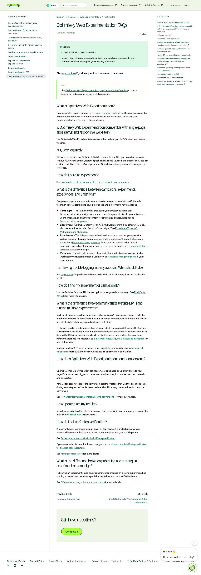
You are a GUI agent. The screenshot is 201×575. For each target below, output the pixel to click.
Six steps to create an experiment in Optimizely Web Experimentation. (95, 182)
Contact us (71, 531)
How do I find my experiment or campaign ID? (174, 55)
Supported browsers (17, 56)
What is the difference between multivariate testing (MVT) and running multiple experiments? (173, 61)
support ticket (69, 73)
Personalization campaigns (73, 221)
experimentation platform (107, 113)
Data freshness (73, 414)
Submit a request (173, 5)
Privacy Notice (55, 561)
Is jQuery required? (164, 35)
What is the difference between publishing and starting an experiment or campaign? (174, 83)
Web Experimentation (90, 17)
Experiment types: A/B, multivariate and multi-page (119, 339)
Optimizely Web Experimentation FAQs (25, 76)
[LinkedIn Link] (15, 565)
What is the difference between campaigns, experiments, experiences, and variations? (173, 44)
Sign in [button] (186, 5)
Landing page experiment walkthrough (25, 52)
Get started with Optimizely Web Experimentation (22, 24)
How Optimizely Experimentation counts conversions (87, 397)
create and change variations (121, 257)
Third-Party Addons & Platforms (142, 561)
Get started (109, 17)
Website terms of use (77, 561)
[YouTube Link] (22, 565)
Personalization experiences (86, 242)
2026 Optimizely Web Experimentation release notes (128, 500)
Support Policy (37, 561)
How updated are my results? (168, 74)
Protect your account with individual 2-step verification (88, 438)
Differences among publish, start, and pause (83, 482)
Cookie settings (99, 561)
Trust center (117, 561)
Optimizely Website (16, 561)
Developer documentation (104, 5)
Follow (143, 34)
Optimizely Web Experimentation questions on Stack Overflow (96, 90)
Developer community (129, 5)
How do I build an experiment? (168, 38)
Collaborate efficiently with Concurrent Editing (25, 46)
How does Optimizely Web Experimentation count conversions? (173, 69)
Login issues (67, 274)
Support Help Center (66, 17)
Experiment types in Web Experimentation (19, 62)
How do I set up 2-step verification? (170, 77)
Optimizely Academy (152, 5)
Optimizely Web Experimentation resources (22, 31)
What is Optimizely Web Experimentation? (173, 22)
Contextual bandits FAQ (68, 499)
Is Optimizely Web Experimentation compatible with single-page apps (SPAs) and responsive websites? (174, 29)
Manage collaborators (72, 454)
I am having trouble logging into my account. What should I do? (174, 50)
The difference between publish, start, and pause (25, 39)
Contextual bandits (16, 68)
